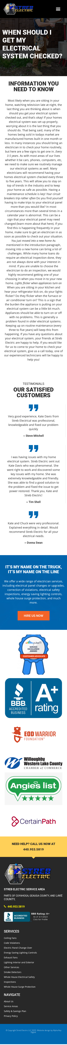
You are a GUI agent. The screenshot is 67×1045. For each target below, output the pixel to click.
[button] (58, 9)
